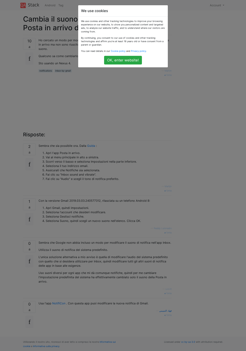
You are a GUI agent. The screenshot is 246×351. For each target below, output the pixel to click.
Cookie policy (118, 51)
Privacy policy (138, 51)
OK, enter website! (123, 60)
